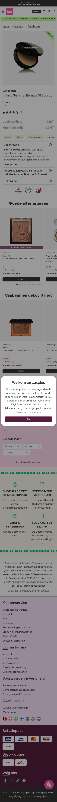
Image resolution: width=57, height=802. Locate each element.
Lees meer (35, 412)
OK (28, 419)
